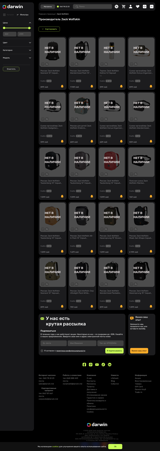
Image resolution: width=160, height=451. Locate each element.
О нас (89, 378)
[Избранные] (137, 6)
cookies (55, 446)
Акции (138, 378)
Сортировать (51, 29)
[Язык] (151, 6)
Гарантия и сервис (95, 398)
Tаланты (90, 386)
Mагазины (48, 7)
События (115, 384)
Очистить (11, 69)
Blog (113, 381)
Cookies (90, 412)
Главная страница (47, 14)
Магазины (91, 384)
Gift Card (139, 386)
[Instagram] (90, 364)
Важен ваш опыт (139, 351)
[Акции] (116, 6)
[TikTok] (103, 364)
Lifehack (114, 378)
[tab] (8, 14)
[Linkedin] (109, 364)
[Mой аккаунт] (130, 6)
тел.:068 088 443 (70, 378)
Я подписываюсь (114, 351)
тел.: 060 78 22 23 (46, 378)
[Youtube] (97, 364)
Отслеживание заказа (97, 395)
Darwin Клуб (140, 389)
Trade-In (138, 392)
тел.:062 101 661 (46, 393)
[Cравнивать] (144, 6)
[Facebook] (84, 364)
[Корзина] (123, 6)
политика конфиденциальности (70, 351)
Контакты (91, 381)
